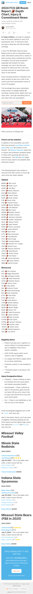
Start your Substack (13, 589)
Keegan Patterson (7, 502)
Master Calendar (17, 150)
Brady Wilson (6, 509)
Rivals (25, 424)
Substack (9, 592)
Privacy (23, 584)
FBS (16, 157)
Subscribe (23, 2)
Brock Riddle (5, 505)
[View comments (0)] (9, 32)
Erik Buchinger (10, 26)
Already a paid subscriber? (16, 575)
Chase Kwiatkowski (8, 472)
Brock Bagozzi (6, 530)
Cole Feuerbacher (7, 537)
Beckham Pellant (7, 468)
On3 (17, 424)
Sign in (29, 2)
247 (14, 424)
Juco (11, 148)
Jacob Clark (5, 527)
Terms (27, 584)
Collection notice (16, 585)
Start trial (16, 571)
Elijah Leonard (6, 540)
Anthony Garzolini (8, 493)
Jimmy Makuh (6, 465)
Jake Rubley (5, 458)
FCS (22, 157)
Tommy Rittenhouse (8, 455)
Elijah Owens (6, 490)
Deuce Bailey (6, 544)
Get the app (24, 589)
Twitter (6, 413)
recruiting (19, 145)
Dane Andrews (6, 500)
